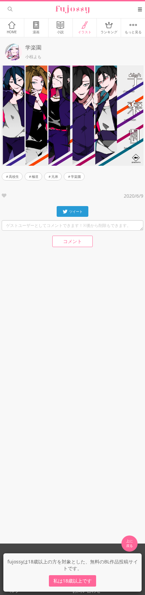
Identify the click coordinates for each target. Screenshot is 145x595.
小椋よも (33, 57)
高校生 (14, 176)
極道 (35, 176)
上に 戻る (129, 543)
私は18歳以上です (72, 581)
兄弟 (54, 176)
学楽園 (76, 176)
